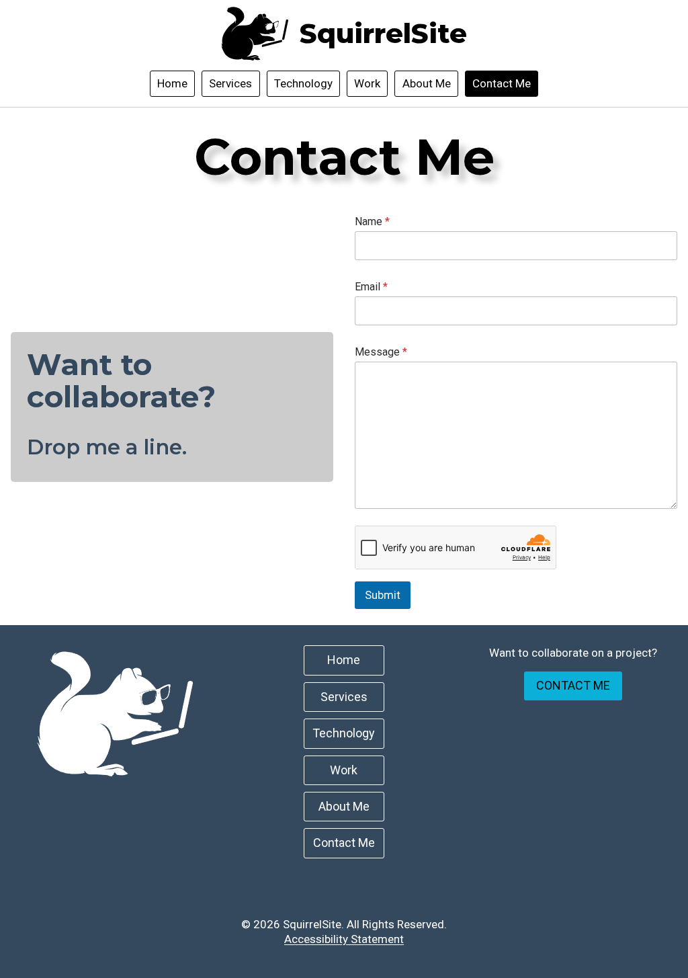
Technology (303, 83)
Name (372, 221)
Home (172, 83)
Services (230, 83)
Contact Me (501, 83)
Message (381, 351)
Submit (382, 595)
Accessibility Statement (344, 939)
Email (371, 286)
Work (367, 83)
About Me (426, 83)
